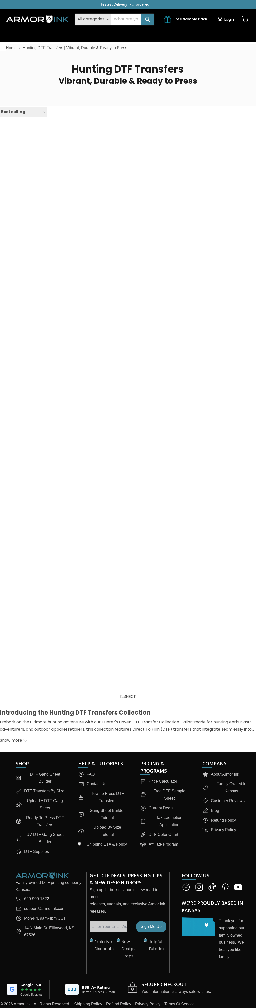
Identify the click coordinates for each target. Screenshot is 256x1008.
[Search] (147, 19)
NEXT (131, 696)
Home (11, 48)
